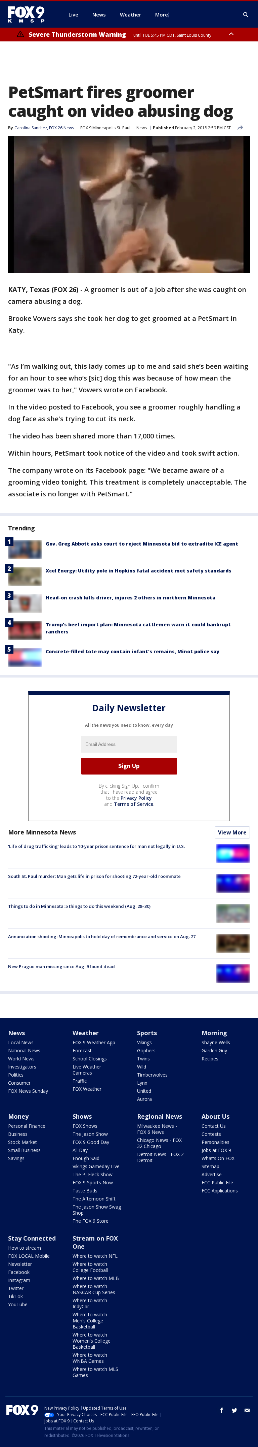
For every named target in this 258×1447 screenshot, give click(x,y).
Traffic (80, 1081)
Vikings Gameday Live (96, 1166)
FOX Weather (87, 1089)
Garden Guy (214, 1050)
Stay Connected (32, 1238)
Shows (82, 1116)
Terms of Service (133, 804)
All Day (80, 1150)
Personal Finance (26, 1126)
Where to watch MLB (96, 1278)
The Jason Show (90, 1134)
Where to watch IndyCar (90, 1303)
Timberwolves (152, 1075)
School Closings (90, 1058)
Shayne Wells (216, 1042)
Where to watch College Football (90, 1267)
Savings (16, 1158)
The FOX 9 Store (91, 1221)
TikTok (15, 1296)
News (141, 128)
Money (18, 1116)
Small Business (24, 1150)
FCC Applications (220, 1190)
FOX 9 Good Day (91, 1142)
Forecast (82, 1050)
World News (21, 1058)
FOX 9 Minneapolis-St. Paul (105, 128)
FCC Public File (217, 1182)
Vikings (144, 1042)
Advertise (212, 1174)
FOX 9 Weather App (94, 1042)
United (144, 1091)
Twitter (16, 1288)
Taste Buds (85, 1190)
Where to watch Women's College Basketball (92, 1340)
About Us (215, 1116)
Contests (211, 1134)
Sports (147, 1033)
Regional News (159, 1116)
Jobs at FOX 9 (216, 1150)
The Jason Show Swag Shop (97, 1210)
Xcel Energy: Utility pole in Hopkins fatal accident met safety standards (138, 570)
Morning (214, 1033)
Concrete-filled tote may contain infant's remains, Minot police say (132, 651)
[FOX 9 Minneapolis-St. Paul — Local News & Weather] (30, 14)
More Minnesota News (42, 832)
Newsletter (20, 1264)
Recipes (210, 1058)
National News (24, 1050)
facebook (221, 1410)
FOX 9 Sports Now (93, 1182)
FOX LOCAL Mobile (29, 1256)
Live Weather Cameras (87, 1069)
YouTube (18, 1304)
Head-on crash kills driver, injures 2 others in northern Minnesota (130, 597)
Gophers (146, 1050)
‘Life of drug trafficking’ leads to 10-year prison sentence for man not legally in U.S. (96, 846)
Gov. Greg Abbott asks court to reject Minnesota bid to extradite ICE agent (142, 543)
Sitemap (210, 1166)
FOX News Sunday (28, 1091)
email (247, 1410)
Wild (141, 1066)
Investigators (22, 1066)
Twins (143, 1058)
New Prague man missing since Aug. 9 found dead (61, 966)
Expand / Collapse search (246, 14)
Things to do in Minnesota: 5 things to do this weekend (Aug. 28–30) (79, 906)
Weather (86, 1033)
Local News (21, 1042)
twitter (234, 1410)
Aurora (144, 1099)
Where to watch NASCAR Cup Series (94, 1289)
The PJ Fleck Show (93, 1174)
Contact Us (214, 1126)
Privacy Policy (136, 798)
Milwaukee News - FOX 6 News (157, 1129)
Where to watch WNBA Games (90, 1358)
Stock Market (22, 1142)
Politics (16, 1075)
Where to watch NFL (95, 1256)
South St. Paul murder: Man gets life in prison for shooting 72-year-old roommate (94, 876)
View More (232, 832)
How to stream (24, 1248)
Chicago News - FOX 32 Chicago (159, 1143)
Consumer (19, 1083)
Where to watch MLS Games (95, 1372)
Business (18, 1134)
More (161, 14)
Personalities (215, 1142)
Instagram (19, 1280)
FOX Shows (85, 1126)
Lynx (142, 1083)
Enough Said (86, 1158)
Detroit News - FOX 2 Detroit (160, 1157)
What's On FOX (218, 1158)
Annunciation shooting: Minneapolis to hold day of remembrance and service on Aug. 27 (102, 936)
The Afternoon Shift (94, 1198)
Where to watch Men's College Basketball (90, 1320)
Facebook (19, 1272)
